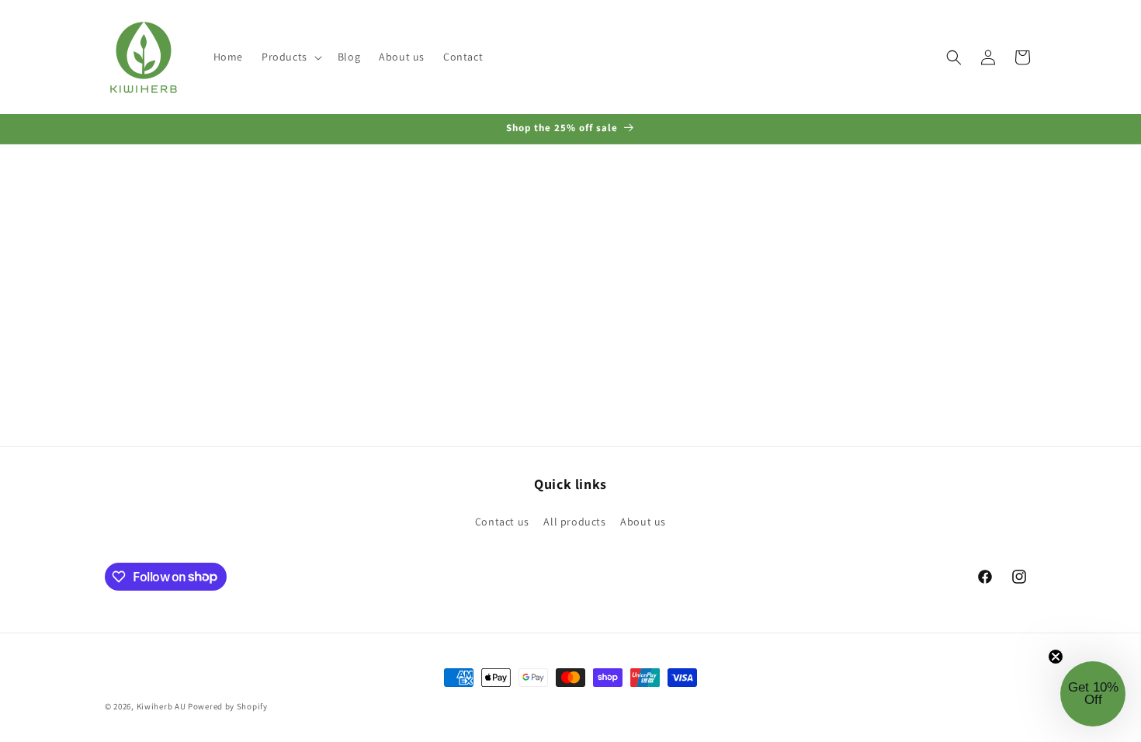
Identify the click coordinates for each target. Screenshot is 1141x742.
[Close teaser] (1055, 656)
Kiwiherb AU (161, 706)
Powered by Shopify (228, 706)
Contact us (502, 522)
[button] (290, 56)
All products (574, 522)
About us (643, 522)
